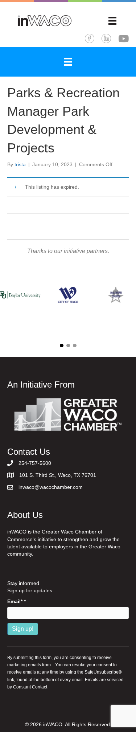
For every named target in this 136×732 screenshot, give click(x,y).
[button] (61, 345)
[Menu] (112, 21)
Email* (16, 601)
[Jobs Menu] (68, 61)
